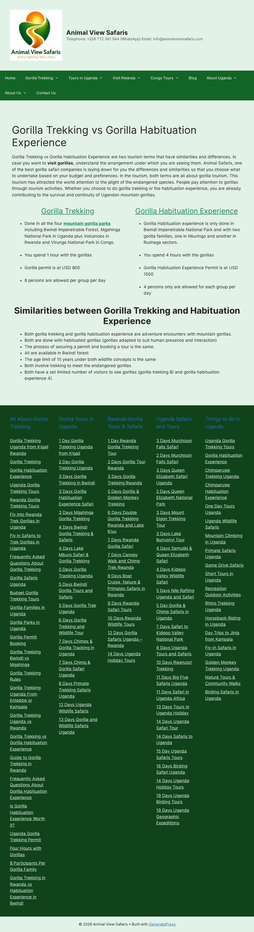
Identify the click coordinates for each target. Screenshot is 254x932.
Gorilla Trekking (39, 78)
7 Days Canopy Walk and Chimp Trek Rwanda (124, 561)
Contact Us (46, 92)
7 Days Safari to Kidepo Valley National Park (172, 633)
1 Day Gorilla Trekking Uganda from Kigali (76, 447)
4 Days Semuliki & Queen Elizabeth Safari (174, 554)
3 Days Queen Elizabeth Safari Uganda (172, 476)
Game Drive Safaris (224, 565)
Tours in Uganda (82, 78)
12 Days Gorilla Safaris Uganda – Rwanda (125, 639)
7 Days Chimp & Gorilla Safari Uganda (74, 669)
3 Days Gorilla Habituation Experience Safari (76, 498)
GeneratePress (162, 924)
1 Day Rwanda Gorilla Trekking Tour (123, 447)
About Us (13, 92)
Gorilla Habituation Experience (186, 211)
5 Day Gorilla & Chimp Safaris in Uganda (172, 612)
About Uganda (219, 78)
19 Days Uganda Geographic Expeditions (172, 816)
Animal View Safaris (97, 32)
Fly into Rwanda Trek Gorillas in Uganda (26, 521)
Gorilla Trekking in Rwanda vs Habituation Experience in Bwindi (27, 890)
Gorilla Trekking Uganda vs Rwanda (25, 721)
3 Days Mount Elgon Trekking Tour (170, 519)
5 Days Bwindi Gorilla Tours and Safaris (76, 590)
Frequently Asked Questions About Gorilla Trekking (27, 563)
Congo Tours (162, 78)
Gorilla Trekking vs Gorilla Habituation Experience (28, 743)
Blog (193, 78)
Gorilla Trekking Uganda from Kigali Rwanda (29, 447)
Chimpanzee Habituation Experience (217, 491)
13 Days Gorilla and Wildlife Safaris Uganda (78, 726)
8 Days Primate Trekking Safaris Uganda (75, 690)
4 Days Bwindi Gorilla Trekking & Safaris (76, 533)
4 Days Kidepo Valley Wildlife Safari (171, 576)
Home (10, 78)
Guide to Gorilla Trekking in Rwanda (25, 764)
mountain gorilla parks (87, 223)
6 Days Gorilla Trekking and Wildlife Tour (73, 626)
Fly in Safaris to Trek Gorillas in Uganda (25, 542)
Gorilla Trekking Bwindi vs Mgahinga (25, 658)
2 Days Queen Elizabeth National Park (174, 498)
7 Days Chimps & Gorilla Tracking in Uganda (76, 647)
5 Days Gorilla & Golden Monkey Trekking (123, 498)
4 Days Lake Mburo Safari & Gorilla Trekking (74, 554)
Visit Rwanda (124, 78)
